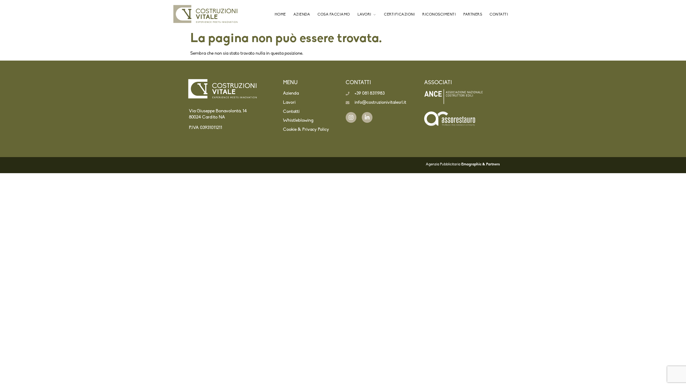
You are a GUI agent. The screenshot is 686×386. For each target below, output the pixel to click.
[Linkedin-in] (367, 117)
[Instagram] (351, 117)
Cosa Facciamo (334, 15)
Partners (472, 15)
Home (280, 15)
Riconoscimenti (439, 15)
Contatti (499, 15)
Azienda (301, 15)
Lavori (364, 15)
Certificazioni (399, 15)
